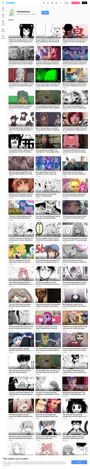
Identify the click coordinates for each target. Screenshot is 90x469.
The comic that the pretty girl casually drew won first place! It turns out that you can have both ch (75, 415)
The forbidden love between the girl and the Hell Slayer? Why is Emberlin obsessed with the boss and (48, 107)
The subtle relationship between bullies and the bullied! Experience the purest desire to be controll (21, 283)
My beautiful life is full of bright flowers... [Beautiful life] (46, 195)
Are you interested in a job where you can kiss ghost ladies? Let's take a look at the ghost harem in (48, 85)
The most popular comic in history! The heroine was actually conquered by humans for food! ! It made (48, 239)
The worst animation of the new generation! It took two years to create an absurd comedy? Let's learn (19, 261)
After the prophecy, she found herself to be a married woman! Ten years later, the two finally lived (74, 261)
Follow (45, 13)
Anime (3, 17)
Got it (79, 462)
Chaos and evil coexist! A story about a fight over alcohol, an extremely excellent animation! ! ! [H (48, 305)
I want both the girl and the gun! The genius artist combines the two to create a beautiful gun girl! (48, 261)
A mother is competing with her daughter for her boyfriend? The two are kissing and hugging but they (48, 393)
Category (3, 38)
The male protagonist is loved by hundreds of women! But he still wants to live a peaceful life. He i (73, 437)
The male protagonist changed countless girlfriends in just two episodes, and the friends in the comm (19, 349)
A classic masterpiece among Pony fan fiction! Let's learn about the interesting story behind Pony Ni (74, 195)
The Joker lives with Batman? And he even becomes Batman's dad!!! (48, 217)
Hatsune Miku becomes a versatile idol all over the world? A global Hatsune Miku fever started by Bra (20, 107)
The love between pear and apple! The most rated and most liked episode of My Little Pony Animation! (48, 349)
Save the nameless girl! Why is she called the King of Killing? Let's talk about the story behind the (20, 173)
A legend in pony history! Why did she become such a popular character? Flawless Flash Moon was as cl (75, 63)
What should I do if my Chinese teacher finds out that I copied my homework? (74, 173)
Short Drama (3, 24)
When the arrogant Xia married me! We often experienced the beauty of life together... (20, 437)
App (67, 2)
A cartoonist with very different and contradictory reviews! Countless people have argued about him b (21, 151)
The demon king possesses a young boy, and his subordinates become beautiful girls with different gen (74, 283)
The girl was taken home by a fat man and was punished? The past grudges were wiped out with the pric (75, 239)
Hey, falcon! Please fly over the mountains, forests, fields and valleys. (46, 173)
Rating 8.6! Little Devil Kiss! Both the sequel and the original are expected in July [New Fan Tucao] (21, 195)
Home (3, 10)
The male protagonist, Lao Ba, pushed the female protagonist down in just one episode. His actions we (21, 415)
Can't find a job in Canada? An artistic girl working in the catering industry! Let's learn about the (75, 129)
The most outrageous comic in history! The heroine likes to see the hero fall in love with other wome (48, 283)
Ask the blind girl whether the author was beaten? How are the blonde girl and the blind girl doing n (21, 63)
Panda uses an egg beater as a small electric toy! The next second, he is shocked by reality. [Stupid (21, 41)
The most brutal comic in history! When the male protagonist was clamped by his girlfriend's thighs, (20, 305)
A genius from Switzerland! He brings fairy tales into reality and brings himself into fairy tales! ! (75, 327)
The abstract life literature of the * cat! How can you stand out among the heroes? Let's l (74, 151)
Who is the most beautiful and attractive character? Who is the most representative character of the (47, 415)
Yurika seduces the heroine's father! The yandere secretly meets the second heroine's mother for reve (75, 217)
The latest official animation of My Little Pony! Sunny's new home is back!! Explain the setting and (20, 217)
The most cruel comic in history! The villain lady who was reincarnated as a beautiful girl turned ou (21, 393)
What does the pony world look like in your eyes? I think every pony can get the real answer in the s (75, 85)
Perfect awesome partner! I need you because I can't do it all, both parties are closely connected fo (75, 349)
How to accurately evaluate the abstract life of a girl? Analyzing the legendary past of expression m (75, 107)
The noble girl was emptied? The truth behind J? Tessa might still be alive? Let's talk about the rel (47, 151)
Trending (3, 31)
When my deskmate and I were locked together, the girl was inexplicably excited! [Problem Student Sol (75, 41)
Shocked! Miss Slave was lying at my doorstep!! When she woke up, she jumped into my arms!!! (48, 371)
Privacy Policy (7, 465)
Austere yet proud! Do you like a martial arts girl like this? (46, 437)
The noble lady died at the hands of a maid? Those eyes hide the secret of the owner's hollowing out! (21, 129)
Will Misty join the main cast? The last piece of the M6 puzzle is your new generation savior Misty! (74, 393)
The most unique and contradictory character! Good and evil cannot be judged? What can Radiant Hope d (47, 63)
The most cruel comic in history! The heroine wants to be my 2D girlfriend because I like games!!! (21, 239)
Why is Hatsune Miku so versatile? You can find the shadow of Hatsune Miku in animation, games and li (48, 129)
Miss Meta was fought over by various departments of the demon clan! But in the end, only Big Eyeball (74, 305)
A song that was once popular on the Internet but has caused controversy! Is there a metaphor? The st (21, 85)
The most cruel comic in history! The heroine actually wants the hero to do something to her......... (21, 327)
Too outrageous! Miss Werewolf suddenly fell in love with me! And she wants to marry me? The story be (75, 371)
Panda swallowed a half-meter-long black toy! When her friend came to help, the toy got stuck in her (47, 41)
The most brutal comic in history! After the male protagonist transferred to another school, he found (20, 371)
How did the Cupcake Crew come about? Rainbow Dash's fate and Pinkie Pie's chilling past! (46, 327)
